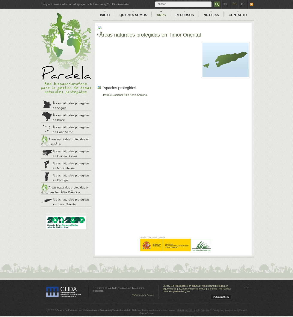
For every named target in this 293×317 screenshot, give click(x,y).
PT (243, 4)
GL (226, 4)
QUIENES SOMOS (133, 15)
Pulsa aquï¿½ (221, 296)
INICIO (105, 15)
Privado (205, 310)
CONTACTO (238, 15)
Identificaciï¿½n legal (188, 310)
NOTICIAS (211, 15)
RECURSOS (184, 15)
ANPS (161, 15)
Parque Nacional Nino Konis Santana (125, 94)
